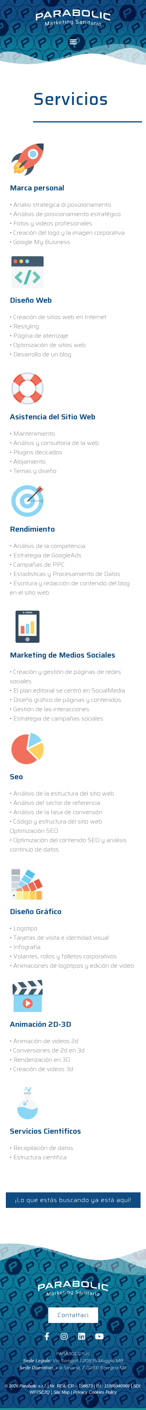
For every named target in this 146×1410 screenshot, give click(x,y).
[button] (73, 41)
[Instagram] (64, 1336)
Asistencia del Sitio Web (52, 416)
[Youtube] (99, 1336)
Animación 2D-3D (40, 1024)
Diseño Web (31, 300)
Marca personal (37, 187)
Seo (16, 776)
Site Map (61, 1392)
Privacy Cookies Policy (95, 1392)
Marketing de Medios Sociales (62, 655)
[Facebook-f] (47, 1336)
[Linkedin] (82, 1336)
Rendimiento (32, 529)
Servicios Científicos (45, 1131)
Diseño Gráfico (36, 911)
